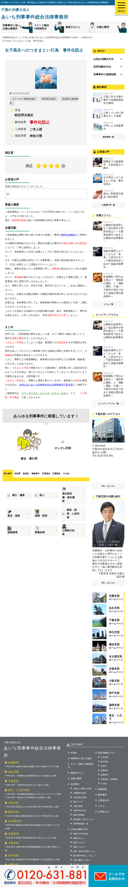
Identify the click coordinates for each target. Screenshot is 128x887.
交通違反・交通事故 (109, 779)
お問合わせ (103, 811)
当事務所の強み (79, 793)
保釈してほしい (79, 847)
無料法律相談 (78, 815)
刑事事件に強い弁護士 (81, 758)
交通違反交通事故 (51, 473)
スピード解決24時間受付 (41, 27)
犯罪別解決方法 (102, 66)
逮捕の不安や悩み (80, 834)
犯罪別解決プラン (107, 752)
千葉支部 (13, 781)
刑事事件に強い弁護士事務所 (11, 27)
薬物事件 (36, 473)
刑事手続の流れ (79, 810)
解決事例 (102, 794)
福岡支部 (13, 864)
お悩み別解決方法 (103, 59)
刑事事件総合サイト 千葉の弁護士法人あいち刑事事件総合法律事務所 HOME (40, 37)
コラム (101, 806)
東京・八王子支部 (19, 790)
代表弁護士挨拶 (79, 797)
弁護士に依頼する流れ (82, 789)
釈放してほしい (79, 842)
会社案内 (74, 784)
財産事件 (104, 770)
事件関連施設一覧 (80, 824)
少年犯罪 (104, 757)
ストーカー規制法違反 (24, 98)
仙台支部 (13, 771)
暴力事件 (8, 473)
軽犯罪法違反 (49, 98)
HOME (73, 752)
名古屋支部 (15, 821)
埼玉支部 (13, 802)
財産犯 (26, 473)
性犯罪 (17, 473)
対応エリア (78, 802)
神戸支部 (13, 855)
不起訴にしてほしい (81, 864)
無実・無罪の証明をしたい (84, 851)
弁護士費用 (103, 27)
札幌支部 (13, 762)
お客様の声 (103, 800)
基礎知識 (102, 789)
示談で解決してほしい (82, 860)
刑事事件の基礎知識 (105, 74)
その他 (66, 473)
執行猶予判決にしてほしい (84, 856)
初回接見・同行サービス (83, 819)
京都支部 (13, 833)
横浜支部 (13, 812)
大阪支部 (13, 843)
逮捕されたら (72, 27)
